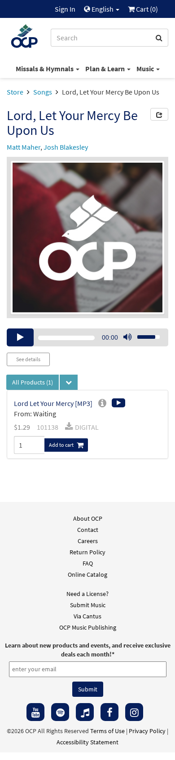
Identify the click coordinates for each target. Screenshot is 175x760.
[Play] (20, 337)
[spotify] (60, 712)
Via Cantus (87, 616)
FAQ (88, 563)
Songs (42, 91)
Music (145, 68)
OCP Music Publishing (87, 627)
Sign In (65, 8)
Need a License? (87, 594)
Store (15, 91)
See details (28, 359)
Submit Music (87, 605)
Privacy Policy (147, 731)
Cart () (146, 8)
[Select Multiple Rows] (69, 382)
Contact (87, 530)
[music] (85, 712)
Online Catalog (87, 574)
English (102, 8)
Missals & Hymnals (45, 68)
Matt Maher (23, 146)
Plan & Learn (105, 68)
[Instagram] (134, 712)
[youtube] (35, 712)
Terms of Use (107, 731)
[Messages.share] (159, 114)
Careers (88, 541)
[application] (87, 337)
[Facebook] (109, 712)
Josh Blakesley (66, 146)
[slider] (143, 334)
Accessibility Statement (87, 742)
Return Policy (87, 552)
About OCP (87, 518)
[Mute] (127, 337)
